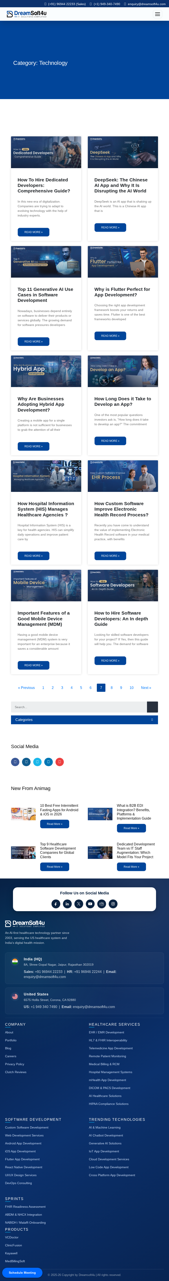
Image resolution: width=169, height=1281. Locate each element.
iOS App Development (20, 1151)
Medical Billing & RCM (104, 1064)
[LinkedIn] (67, 903)
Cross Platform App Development (112, 1175)
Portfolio (11, 1040)
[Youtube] (59, 762)
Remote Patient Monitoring (107, 1056)
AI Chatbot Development (106, 1135)
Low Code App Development (109, 1167)
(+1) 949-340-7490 (106, 4)
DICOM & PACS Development (109, 1088)
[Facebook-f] (15, 762)
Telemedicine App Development (111, 1048)
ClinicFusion (13, 1245)
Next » (146, 688)
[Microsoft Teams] (101, 903)
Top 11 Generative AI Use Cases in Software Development (45, 295)
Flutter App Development (22, 1159)
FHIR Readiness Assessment (25, 1206)
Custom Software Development (26, 1127)
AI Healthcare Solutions (105, 1096)
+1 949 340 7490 (44, 1007)
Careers (10, 1056)
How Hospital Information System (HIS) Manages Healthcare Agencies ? (46, 509)
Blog (8, 1048)
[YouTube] (90, 903)
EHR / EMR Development (106, 1032)
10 (132, 687)
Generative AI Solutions (105, 1143)
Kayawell (11, 1253)
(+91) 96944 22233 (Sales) (66, 4)
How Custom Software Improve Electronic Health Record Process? (121, 509)
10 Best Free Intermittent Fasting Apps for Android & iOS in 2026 (59, 810)
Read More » (33, 232)
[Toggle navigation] (157, 14)
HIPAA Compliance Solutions (109, 1104)
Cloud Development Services (109, 1159)
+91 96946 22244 (88, 972)
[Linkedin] (48, 762)
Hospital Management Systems (110, 1072)
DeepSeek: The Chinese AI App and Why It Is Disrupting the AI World (121, 185)
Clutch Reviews (15, 1072)
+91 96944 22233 (48, 972)
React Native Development (23, 1167)
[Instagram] (26, 762)
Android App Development (23, 1143)
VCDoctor (11, 1237)
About (9, 1032)
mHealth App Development (107, 1080)
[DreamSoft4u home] (38, 924)
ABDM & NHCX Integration (23, 1214)
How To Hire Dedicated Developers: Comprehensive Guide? (44, 185)
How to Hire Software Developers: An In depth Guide (121, 618)
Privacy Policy (14, 1064)
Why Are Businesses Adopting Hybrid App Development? (41, 404)
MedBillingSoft (15, 1261)
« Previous (26, 688)
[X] (78, 903)
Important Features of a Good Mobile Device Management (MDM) (44, 618)
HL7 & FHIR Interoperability (108, 1040)
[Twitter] (37, 762)
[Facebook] (55, 903)
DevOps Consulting (18, 1183)
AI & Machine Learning (105, 1127)
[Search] (152, 707)
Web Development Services (24, 1135)
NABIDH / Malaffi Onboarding (25, 1222)
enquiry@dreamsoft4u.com (147, 4)
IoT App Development (104, 1151)
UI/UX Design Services (21, 1175)
